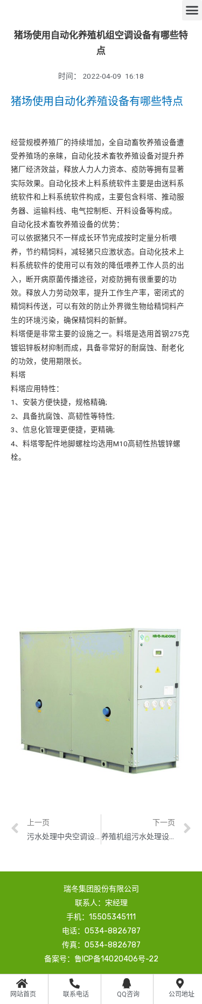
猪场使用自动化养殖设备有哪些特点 (97, 101)
